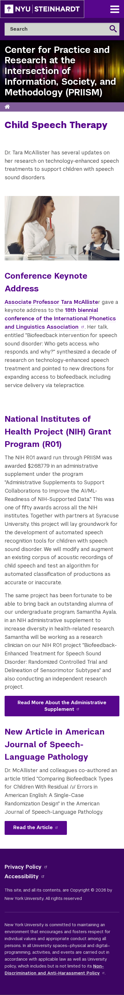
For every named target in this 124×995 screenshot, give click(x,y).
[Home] (7, 107)
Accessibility (22, 876)
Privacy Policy (23, 866)
